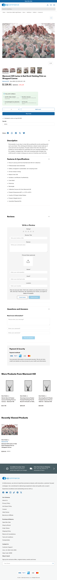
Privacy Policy (6, 503)
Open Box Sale (6, 522)
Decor (24, 12)
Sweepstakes (6, 540)
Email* (28, 276)
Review (28, 242)
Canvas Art (40, 12)
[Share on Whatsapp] (12, 133)
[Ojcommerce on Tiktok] (14, 491)
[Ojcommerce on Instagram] (10, 491)
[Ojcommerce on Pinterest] (17, 491)
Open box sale (11, 1)
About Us (5, 500)
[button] (23, 231)
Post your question (28, 337)
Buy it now (28, 113)
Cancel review (22, 297)
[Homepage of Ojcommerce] (10, 5)
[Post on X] (20, 133)
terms (25, 293)
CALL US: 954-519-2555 (9, 550)
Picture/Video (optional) (28, 255)
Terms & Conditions (7, 537)
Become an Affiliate (7, 515)
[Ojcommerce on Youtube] (7, 491)
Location (28, 283)
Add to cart (38, 109)
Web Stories (5, 512)
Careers (4, 509)
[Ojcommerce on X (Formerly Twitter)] (21, 491)
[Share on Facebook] (8, 133)
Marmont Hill (5, 81)
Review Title (28, 235)
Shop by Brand (6, 525)
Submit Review (34, 297)
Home (4, 12)
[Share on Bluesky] (24, 133)
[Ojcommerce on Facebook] (3, 491)
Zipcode (4, 121)
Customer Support (7, 547)
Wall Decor (29, 12)
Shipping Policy (6, 531)
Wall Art (34, 12)
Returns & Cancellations (9, 534)
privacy (31, 293)
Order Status (6, 528)
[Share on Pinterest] (16, 133)
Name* (28, 269)
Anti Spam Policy (7, 506)
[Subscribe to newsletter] (53, 563)
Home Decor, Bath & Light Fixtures (14, 12)
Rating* (28, 229)
